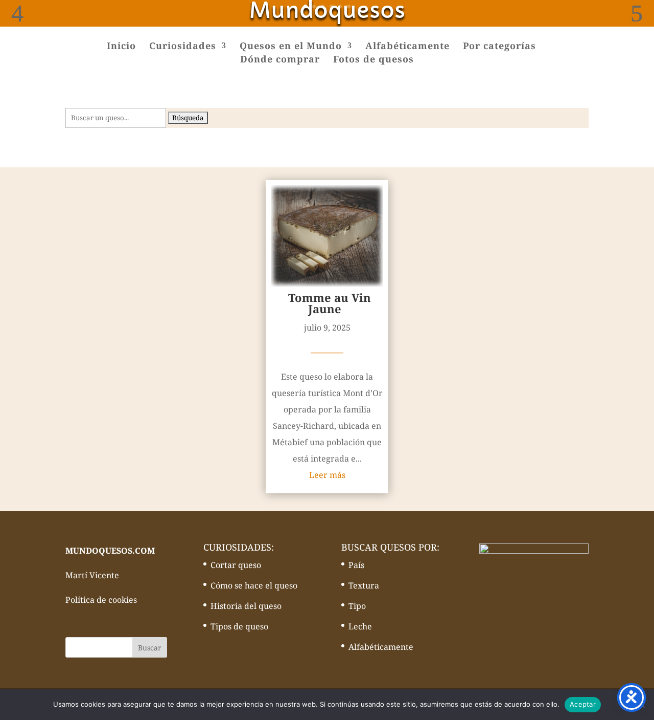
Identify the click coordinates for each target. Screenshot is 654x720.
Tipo (357, 606)
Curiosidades (182, 47)
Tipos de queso (239, 626)
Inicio (121, 47)
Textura (363, 585)
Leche (360, 626)
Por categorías (499, 47)
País (356, 565)
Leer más (327, 475)
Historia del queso (246, 606)
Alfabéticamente (407, 47)
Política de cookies (101, 599)
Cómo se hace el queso (254, 585)
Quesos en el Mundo (291, 47)
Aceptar (583, 704)
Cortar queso (236, 565)
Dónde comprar (280, 60)
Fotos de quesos (373, 60)
